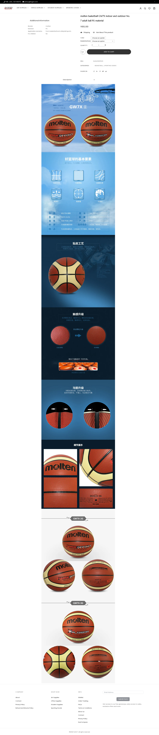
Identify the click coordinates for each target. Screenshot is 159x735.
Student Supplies (55, 8)
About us (81, 712)
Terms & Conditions (85, 708)
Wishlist (80, 697)
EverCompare (83, 722)
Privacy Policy (82, 719)
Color (82, 38)
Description (67, 80)
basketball (99, 65)
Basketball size (86, 41)
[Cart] (154, 8)
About (18, 697)
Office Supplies (37, 8)
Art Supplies (22, 8)
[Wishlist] (83, 52)
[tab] (79, 79)
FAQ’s (80, 704)
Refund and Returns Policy (24, 708)
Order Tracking (83, 701)
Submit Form (123, 699)
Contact (81, 715)
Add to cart (109, 52)
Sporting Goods (72, 8)
